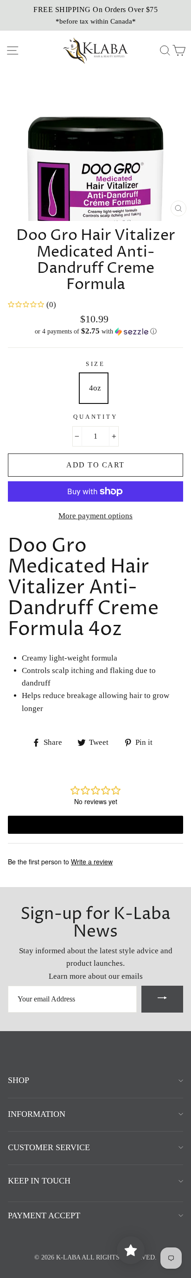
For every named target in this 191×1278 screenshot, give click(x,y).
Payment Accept (44, 1215)
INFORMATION (36, 1114)
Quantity (95, 417)
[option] (95, 15)
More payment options (95, 515)
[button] (95, 331)
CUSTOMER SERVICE (49, 1147)
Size (95, 364)
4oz (95, 388)
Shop (18, 1080)
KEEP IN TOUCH (39, 1180)
